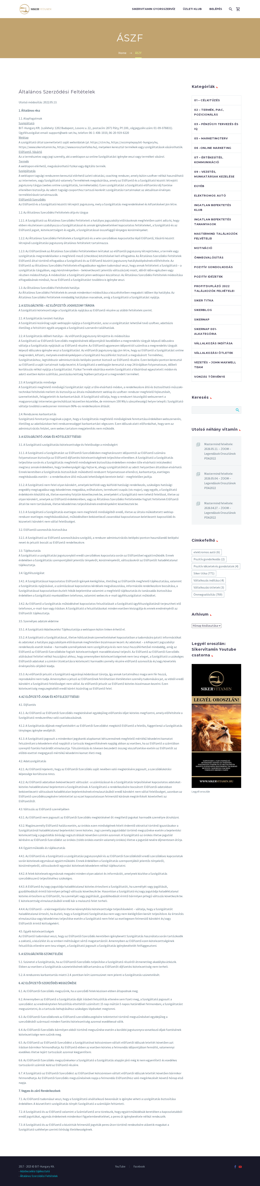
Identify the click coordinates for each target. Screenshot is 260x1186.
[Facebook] (235, 1166)
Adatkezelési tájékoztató (35, 1171)
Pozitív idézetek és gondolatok (216, 566)
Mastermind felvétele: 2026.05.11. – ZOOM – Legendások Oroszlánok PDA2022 (220, 451)
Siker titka (204, 300)
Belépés (215, 9)
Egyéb (199, 186)
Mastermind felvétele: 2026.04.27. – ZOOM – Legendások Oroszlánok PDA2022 (220, 510)
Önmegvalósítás (209, 257)
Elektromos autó (210, 195)
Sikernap (202, 319)
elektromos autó (207, 552)
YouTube (120, 1166)
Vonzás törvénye (209, 376)
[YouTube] (240, 1166)
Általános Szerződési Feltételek (39, 1176)
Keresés (237, 410)
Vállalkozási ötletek (213, 353)
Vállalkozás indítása (213, 343)
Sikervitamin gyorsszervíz (153, 9)
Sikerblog (203, 310)
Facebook (139, 1166)
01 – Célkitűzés (207, 100)
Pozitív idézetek (208, 276)
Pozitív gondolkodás (213, 267)
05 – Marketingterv (211, 138)
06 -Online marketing (212, 148)
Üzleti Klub (192, 9)
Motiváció (203, 248)
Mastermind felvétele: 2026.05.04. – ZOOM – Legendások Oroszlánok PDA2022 (220, 481)
